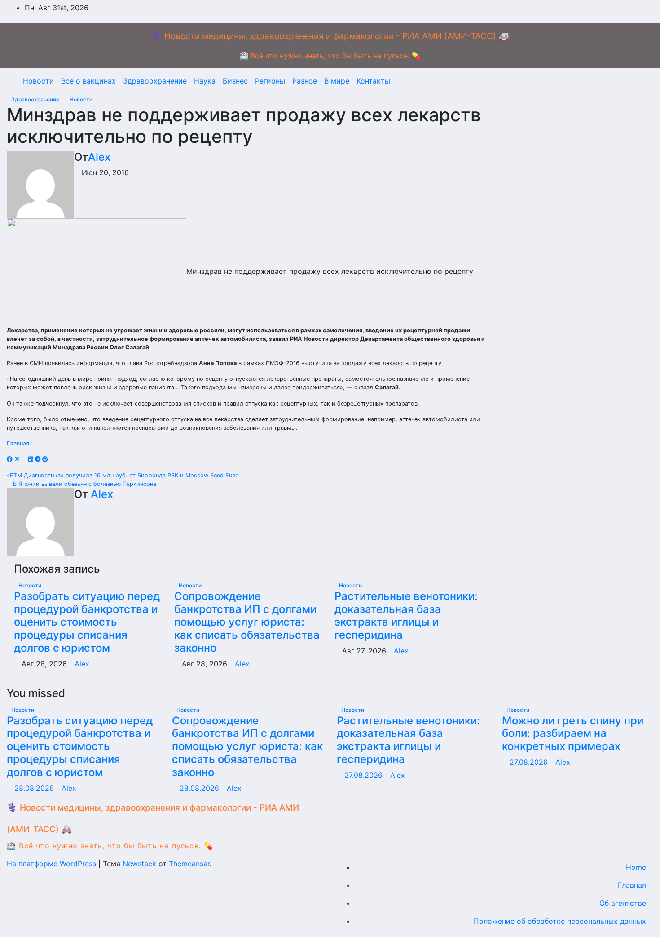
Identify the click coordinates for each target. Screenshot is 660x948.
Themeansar (189, 863)
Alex (99, 156)
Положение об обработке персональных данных (560, 921)
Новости (38, 80)
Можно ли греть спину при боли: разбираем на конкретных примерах (572, 733)
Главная (18, 443)
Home (636, 867)
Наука (205, 80)
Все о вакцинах (88, 80)
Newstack (139, 863)
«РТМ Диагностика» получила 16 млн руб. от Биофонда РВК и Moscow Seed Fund (124, 475)
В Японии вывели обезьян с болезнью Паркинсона (83, 484)
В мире (336, 80)
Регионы (270, 80)
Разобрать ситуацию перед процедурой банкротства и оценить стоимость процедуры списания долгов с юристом (87, 622)
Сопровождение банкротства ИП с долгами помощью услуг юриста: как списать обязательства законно (247, 622)
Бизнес (235, 80)
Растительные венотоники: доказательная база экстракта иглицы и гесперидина (406, 615)
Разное (304, 80)
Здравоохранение (155, 80)
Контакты (373, 80)
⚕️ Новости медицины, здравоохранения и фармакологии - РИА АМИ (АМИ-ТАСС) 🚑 (330, 36)
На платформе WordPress (52, 863)
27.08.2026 (364, 775)
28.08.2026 (35, 788)
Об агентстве (622, 903)
